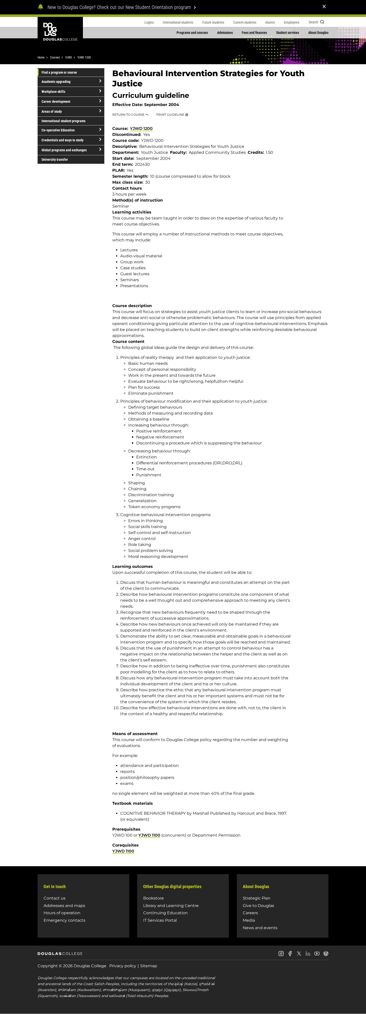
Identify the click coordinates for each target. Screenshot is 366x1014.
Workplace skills (53, 92)
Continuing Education (165, 912)
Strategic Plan (256, 898)
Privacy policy (122, 965)
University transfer (55, 159)
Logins (149, 22)
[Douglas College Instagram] (281, 955)
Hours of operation (62, 912)
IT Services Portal (160, 920)
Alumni (270, 22)
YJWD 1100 (149, 835)
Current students (244, 22)
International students (178, 22)
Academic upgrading (56, 82)
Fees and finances (254, 33)
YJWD (68, 57)
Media (249, 920)
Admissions (225, 33)
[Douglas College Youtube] (316, 955)
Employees (291, 22)
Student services (287, 33)
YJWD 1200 (84, 57)
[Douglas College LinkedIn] (307, 955)
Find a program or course (59, 72)
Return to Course (128, 114)
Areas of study (52, 111)
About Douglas (318, 33)
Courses (55, 57)
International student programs (63, 121)
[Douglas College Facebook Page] (290, 955)
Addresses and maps (64, 905)
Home (41, 57)
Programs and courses (192, 33)
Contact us (54, 898)
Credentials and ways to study (62, 140)
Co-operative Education (58, 130)
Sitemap (148, 965)
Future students (213, 22)
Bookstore (153, 898)
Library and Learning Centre (171, 905)
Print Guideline (170, 114)
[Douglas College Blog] (325, 955)
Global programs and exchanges (64, 150)
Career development (56, 102)
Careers (250, 912)
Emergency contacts (64, 920)
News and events (260, 927)
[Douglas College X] (299, 955)
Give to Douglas (258, 905)
